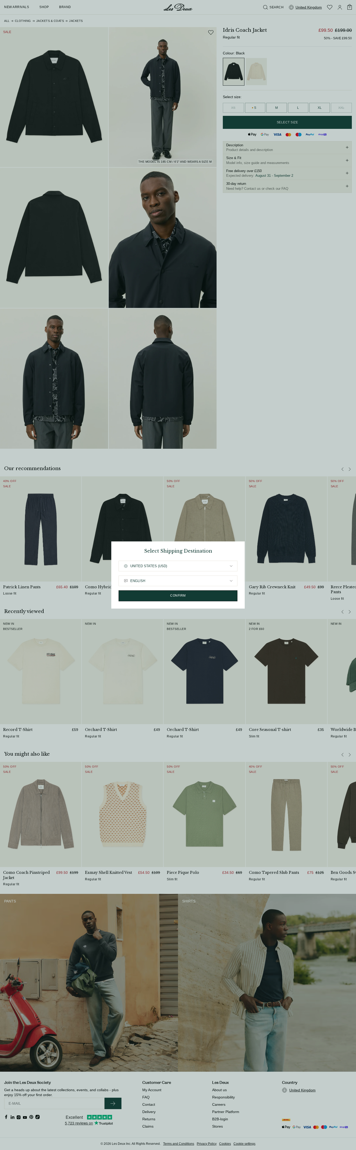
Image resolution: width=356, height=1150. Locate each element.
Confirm (178, 595)
